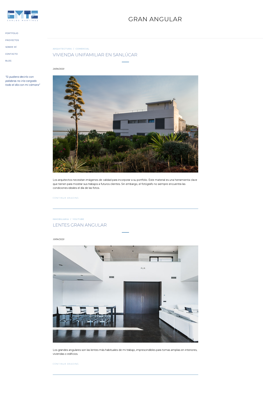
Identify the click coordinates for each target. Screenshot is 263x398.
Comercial (82, 49)
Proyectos (12, 40)
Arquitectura (62, 49)
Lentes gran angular (80, 225)
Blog (8, 60)
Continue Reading (66, 198)
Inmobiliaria (61, 219)
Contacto (11, 54)
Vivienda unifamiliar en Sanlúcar (95, 54)
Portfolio (11, 33)
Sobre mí (11, 47)
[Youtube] (21, 104)
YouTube (78, 219)
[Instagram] (27, 104)
